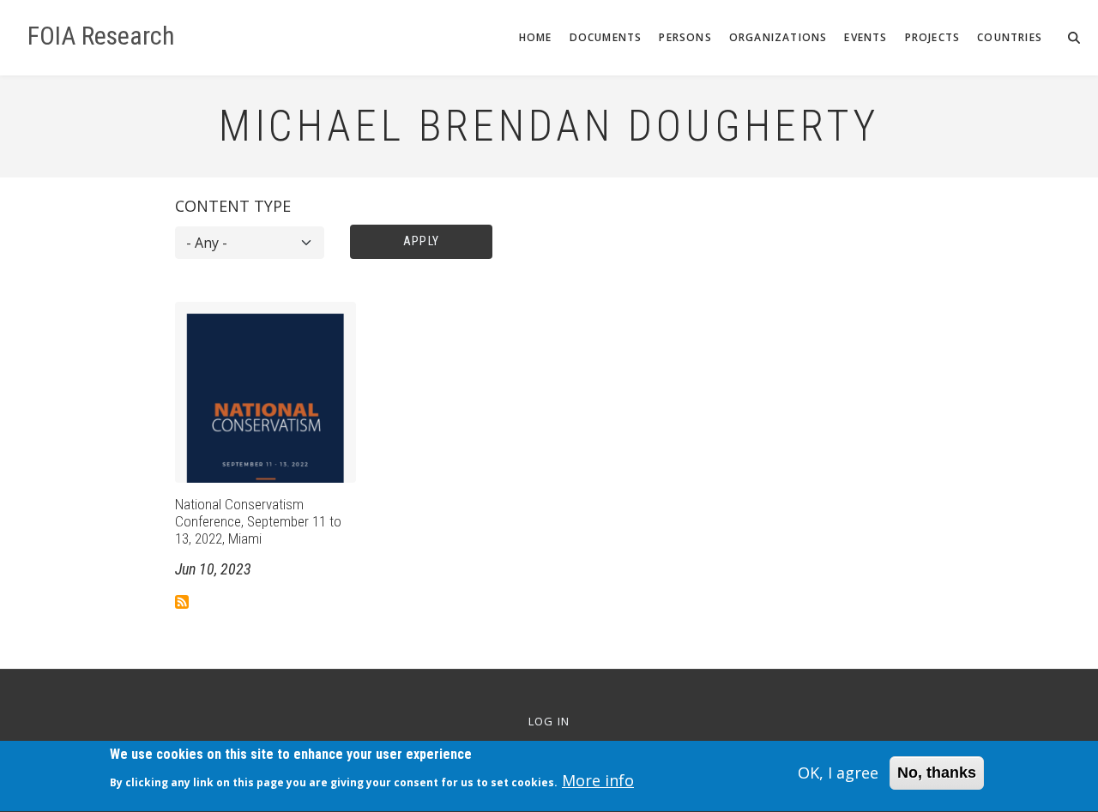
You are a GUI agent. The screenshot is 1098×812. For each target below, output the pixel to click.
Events (865, 37)
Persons (685, 37)
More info (598, 781)
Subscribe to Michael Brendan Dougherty (182, 602)
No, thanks (936, 772)
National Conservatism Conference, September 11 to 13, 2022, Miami (258, 522)
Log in (549, 721)
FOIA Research (101, 36)
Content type (233, 205)
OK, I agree (838, 772)
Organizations (778, 37)
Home (535, 37)
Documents (606, 37)
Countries (1009, 37)
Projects (933, 37)
